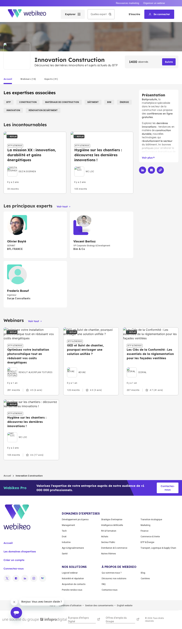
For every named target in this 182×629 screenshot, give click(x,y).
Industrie (66, 542)
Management (68, 525)
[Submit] (110, 14)
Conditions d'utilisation (70, 605)
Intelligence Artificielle (112, 525)
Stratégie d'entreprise (111, 519)
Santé (65, 553)
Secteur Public (108, 542)
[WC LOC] (84, 167)
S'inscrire (134, 14)
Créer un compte (14, 560)
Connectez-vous (14, 568)
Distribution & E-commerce (114, 548)
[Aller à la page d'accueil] (30, 14)
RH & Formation (108, 531)
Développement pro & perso (75, 519)
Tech (64, 531)
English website (124, 605)
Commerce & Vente (150, 536)
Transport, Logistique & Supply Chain (158, 548)
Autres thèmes (108, 553)
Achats (104, 536)
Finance (144, 531)
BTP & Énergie (147, 542)
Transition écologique (151, 519)
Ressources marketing (127, 3)
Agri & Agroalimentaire (73, 548)
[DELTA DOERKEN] (21, 167)
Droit (64, 536)
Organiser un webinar (154, 3)
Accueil (7, 476)
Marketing (145, 525)
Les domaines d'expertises (20, 551)
